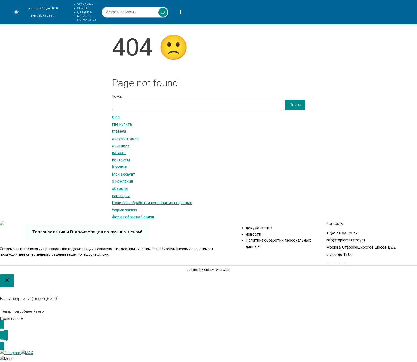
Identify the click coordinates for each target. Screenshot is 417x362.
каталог (119, 152)
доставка (120, 145)
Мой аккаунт (123, 174)
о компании (122, 181)
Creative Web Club (216, 270)
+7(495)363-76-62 (42, 16)
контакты (121, 160)
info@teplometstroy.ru (345, 240)
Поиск (117, 97)
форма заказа (124, 210)
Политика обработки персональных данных (152, 202)
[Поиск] (163, 12)
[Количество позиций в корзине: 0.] (180, 12)
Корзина (119, 167)
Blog (116, 117)
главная (119, 131)
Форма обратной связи (133, 217)
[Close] (7, 280)
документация (125, 138)
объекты (120, 188)
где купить (122, 124)
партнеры (121, 195)
